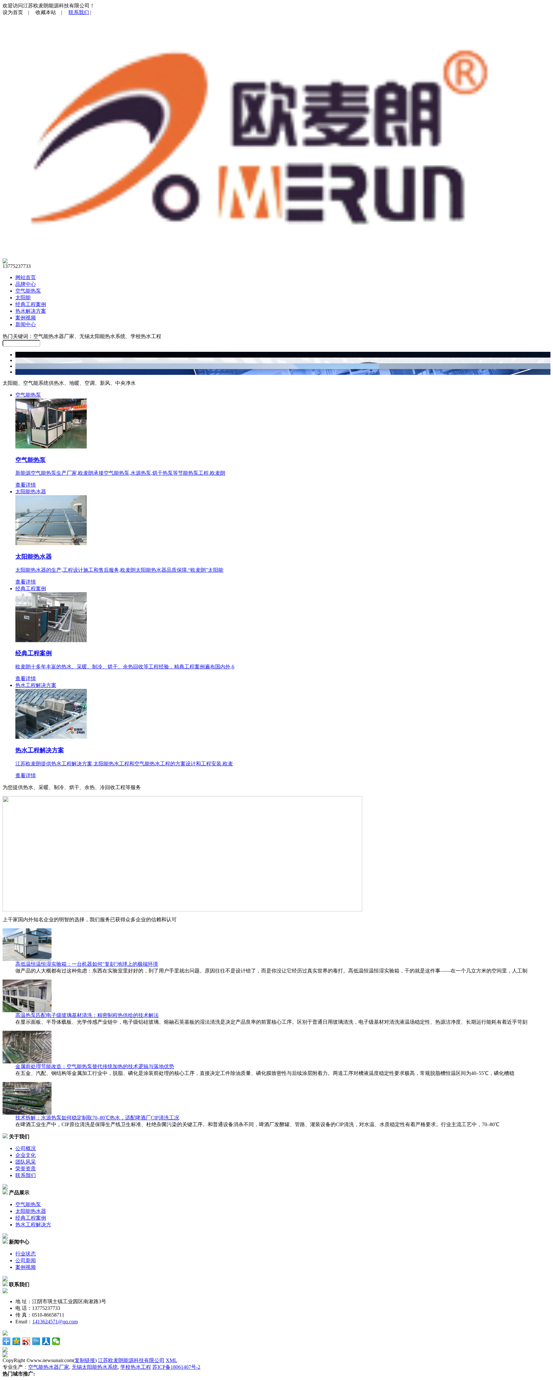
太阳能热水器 (30, 1211)
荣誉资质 (25, 1168)
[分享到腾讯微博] (36, 1341)
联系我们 (78, 12)
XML (171, 1360)
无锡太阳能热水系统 (95, 1367)
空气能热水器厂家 (48, 1367)
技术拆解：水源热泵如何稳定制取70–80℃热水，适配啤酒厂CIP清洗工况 (97, 1117)
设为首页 (13, 12)
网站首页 (25, 277)
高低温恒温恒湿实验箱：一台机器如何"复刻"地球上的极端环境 (86, 964)
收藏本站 (46, 12)
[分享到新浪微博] (26, 1341)
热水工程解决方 (33, 1224)
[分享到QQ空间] (16, 1341)
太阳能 (23, 297)
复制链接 (85, 1360)
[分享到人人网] (46, 1341)
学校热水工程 (135, 1367)
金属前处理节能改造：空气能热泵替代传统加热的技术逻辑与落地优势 (94, 1066)
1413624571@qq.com (55, 1321)
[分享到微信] (56, 1341)
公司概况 (25, 1148)
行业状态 (25, 1253)
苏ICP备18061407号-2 (176, 1367)
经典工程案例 (30, 304)
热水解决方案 (30, 311)
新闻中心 (25, 324)
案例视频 (25, 317)
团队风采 (25, 1162)
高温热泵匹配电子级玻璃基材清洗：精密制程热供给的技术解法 (87, 1015)
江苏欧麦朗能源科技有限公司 (131, 1360)
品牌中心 (25, 284)
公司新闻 (25, 1260)
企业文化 (25, 1155)
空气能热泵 (28, 291)
